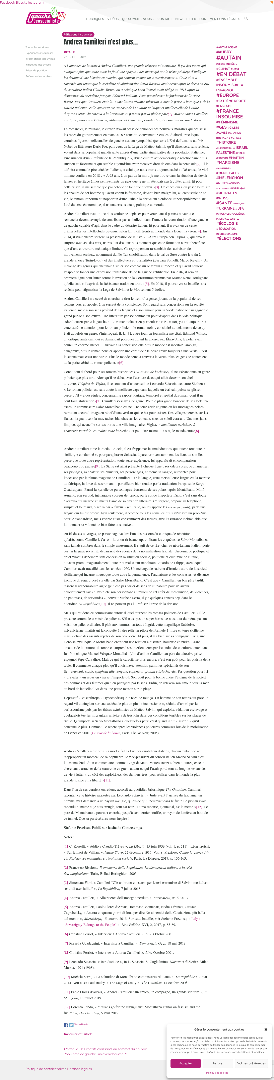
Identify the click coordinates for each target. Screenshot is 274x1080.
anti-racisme (227, 47)
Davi (236, 69)
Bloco (221, 64)
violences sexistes (228, 218)
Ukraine (226, 208)
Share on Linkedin (81, 1024)
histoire (227, 142)
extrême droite (232, 101)
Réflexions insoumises (38, 76)
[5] (147, 283)
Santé (225, 203)
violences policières (231, 213)
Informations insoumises (40, 58)
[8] (197, 430)
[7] (98, 401)
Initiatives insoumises (38, 64)
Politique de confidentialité (45, 1069)
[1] (170, 113)
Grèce (237, 137)
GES (223, 127)
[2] (198, 163)
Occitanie (223, 188)
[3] (157, 187)
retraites (228, 193)
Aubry (225, 51)
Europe (229, 95)
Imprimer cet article (78, 1034)
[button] (266, 1030)
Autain (231, 57)
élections (230, 238)
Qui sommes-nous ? (138, 19)
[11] (107, 780)
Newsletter (185, 19)
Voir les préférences (251, 1063)
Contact (164, 19)
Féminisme (228, 122)
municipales (228, 173)
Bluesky (21, 2)
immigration (225, 148)
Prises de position (36, 70)
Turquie (240, 203)
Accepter (185, 1063)
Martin (237, 157)
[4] (199, 231)
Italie (70, 52)
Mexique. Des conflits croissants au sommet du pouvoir (106, 1049)
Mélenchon (231, 177)
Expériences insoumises (39, 53)
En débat (233, 74)
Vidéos (113, 19)
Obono (235, 183)
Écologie (228, 223)
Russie (225, 198)
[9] (97, 466)
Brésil (232, 63)
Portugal (238, 188)
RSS (271, 2)
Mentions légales (225, 19)
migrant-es (224, 168)
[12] (199, 806)
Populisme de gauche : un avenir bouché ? (95, 1054)
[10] (103, 603)
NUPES (223, 183)
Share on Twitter (71, 1025)
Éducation (227, 229)
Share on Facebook (66, 1025)
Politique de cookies (217, 1072)
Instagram (36, 2)
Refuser (218, 1063)
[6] (121, 362)
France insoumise (229, 114)
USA (240, 208)
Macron (223, 157)
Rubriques (95, 19)
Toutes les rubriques (37, 47)
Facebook (7, 2)
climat (224, 69)
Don (202, 19)
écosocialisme (227, 233)
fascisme (225, 106)
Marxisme (229, 162)
